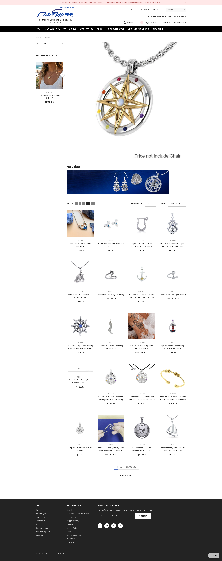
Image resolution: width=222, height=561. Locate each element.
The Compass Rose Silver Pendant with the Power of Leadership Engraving (141, 449)
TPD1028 (80, 343)
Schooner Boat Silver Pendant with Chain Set (80, 296)
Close (185, 2)
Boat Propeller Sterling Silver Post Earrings (111, 244)
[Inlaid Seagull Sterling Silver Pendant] (49, 75)
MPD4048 (142, 292)
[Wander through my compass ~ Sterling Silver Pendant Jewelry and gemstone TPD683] (111, 377)
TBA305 (111, 445)
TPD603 (172, 343)
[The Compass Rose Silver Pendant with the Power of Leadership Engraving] (141, 428)
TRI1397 (173, 292)
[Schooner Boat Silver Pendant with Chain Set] (80, 274)
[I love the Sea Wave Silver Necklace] (80, 223)
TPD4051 (172, 241)
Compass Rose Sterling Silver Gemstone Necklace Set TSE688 (142, 398)
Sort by (163, 203)
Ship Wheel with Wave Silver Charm (80, 449)
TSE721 (80, 292)
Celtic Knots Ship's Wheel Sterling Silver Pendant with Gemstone (80, 347)
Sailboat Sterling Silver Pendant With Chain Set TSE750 (172, 449)
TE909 (111, 241)
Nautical (47, 38)
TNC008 (80, 241)
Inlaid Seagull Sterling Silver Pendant (49, 96)
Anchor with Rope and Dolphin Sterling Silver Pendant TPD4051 (172, 244)
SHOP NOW (156, 2)
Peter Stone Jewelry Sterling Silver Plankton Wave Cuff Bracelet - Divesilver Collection (111, 449)
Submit (143, 516)
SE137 (142, 241)
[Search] (176, 10)
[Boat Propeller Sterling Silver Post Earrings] (111, 223)
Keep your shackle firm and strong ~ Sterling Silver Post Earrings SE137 (142, 245)
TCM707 (80, 445)
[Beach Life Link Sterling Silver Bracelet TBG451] (141, 326)
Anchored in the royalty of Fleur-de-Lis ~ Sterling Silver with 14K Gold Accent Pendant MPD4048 (141, 296)
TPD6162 (142, 445)
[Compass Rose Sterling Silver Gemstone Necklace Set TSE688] (141, 377)
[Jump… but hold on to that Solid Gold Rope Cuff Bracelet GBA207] (172, 377)
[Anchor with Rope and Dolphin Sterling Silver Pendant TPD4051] (172, 223)
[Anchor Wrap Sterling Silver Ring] (111, 274)
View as (70, 203)
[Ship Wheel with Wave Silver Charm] (80, 428)
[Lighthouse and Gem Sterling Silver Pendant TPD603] (172, 326)
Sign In (165, 22)
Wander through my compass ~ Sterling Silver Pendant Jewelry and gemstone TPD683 (111, 398)
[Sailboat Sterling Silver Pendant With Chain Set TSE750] (172, 428)
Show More (126, 475)
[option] (49, 83)
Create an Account (178, 22)
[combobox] (174, 10)
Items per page (137, 203)
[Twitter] (120, 525)
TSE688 (142, 394)
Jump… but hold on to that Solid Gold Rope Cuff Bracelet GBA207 (172, 398)
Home (38, 38)
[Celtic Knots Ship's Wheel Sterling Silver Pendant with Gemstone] (80, 326)
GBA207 (172, 394)
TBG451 (142, 343)
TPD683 (111, 394)
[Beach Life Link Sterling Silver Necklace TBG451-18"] (80, 369)
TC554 (111, 343)
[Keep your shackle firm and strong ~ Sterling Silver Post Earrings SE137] (141, 223)
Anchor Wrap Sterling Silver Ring (111, 295)
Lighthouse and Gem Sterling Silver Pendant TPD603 (172, 347)
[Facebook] (100, 525)
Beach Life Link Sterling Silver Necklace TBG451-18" (80, 381)
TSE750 (172, 445)
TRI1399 (111, 292)
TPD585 (49, 92)
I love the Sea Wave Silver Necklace (80, 244)
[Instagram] (106, 525)
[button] (62, 74)
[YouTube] (113, 525)
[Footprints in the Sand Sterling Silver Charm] (111, 326)
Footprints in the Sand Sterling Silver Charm (111, 347)
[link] (126, 101)
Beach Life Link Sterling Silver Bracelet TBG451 (141, 347)
